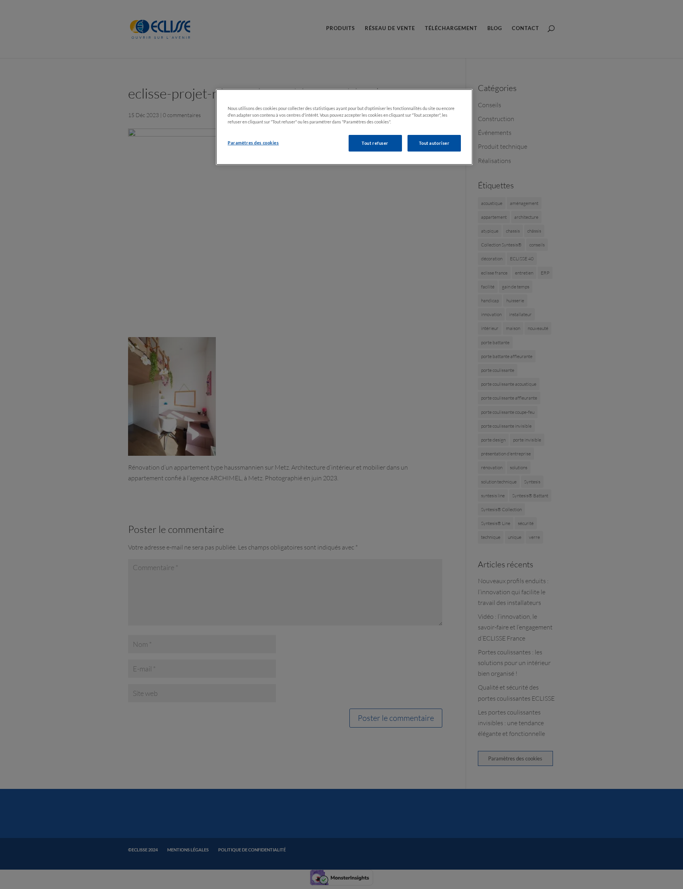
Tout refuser (375, 143)
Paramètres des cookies (253, 142)
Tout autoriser (434, 143)
